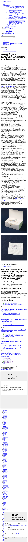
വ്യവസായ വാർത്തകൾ (9, 51)
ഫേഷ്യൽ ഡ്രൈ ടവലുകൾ (16, 22)
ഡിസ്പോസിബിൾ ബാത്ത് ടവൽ (17, 20)
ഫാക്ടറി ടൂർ (9, 31)
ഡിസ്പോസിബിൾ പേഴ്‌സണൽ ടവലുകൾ (16, 18)
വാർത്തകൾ (6, 27)
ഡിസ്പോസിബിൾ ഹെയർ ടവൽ (17, 21)
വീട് (4, 4)
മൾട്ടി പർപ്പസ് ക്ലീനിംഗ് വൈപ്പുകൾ (18, 8)
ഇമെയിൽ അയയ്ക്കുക (6, 369)
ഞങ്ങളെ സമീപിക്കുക (8, 33)
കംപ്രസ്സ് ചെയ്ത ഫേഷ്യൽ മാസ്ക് (17, 17)
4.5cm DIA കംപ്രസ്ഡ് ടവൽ (16, 16)
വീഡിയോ (8, 32)
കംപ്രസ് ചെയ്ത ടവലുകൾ (13, 12)
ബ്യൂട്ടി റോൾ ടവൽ (11, 24)
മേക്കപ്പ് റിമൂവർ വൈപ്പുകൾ (15, 23)
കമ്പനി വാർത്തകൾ (8, 49)
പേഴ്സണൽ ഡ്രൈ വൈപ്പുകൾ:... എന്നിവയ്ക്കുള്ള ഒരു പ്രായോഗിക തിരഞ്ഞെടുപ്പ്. (11, 354)
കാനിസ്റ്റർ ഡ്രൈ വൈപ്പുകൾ (16, 7)
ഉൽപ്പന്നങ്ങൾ (6, 5)
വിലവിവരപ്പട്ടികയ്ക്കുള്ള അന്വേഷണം (10, 297)
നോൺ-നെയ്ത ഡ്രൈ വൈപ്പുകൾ (15, 6)
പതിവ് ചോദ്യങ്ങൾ (8, 28)
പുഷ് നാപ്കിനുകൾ (11, 26)
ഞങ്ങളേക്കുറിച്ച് (7, 29)
